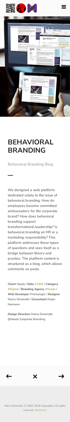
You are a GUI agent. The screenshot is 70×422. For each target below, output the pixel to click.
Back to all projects (35, 375)
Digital (14, 289)
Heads (51, 289)
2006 (39, 284)
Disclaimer (41, 410)
